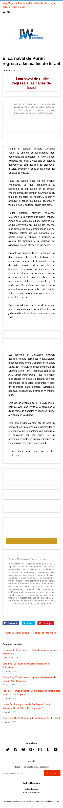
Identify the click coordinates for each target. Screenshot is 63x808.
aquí (17, 455)
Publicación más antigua (17, 633)
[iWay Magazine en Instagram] (40, 750)
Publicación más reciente (45, 633)
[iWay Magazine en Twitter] (7, 750)
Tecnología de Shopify (50, 801)
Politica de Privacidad (31, 792)
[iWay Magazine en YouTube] (55, 750)
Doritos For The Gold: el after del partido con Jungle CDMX (31, 718)
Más (8, 12)
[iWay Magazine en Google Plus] (31, 750)
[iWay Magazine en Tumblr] (48, 750)
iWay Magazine (33, 801)
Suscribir (52, 773)
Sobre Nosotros (31, 789)
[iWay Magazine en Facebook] (15, 750)
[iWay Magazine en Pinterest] (23, 750)
